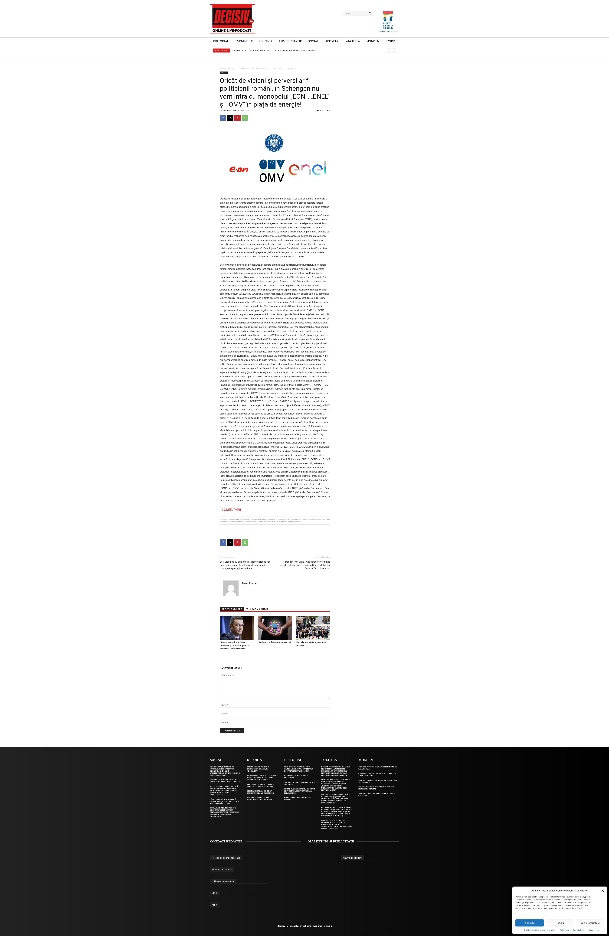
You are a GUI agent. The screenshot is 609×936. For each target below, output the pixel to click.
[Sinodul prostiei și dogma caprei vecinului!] (313, 628)
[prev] (389, 50)
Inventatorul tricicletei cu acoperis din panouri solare (260, 785)
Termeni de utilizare (222, 869)
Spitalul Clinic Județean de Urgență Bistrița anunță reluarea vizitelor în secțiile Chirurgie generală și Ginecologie (224, 812)
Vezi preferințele (590, 922)
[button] (602, 890)
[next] (394, 50)
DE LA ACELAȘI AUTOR (257, 609)
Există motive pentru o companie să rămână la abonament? (258, 769)
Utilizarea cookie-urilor (223, 881)
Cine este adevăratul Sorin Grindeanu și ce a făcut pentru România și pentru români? (234, 645)
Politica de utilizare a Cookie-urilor (539, 930)
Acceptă (530, 922)
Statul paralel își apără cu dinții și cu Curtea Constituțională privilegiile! (299, 791)
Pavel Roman (233, 110)
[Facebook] (223, 118)
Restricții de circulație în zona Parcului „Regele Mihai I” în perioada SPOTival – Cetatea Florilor (279, 50)
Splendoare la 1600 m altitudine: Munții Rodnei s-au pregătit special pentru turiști (262, 778)
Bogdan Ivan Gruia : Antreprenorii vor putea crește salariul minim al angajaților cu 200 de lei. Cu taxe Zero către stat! (305, 565)
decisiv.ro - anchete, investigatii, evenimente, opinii (304, 926)
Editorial (232, 68)
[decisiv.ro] (232, 19)
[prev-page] (222, 655)
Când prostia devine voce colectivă (274, 642)
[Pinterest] (237, 118)
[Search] (370, 13)
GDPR (215, 893)
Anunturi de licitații (352, 858)
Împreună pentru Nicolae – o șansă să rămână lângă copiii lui (225, 781)
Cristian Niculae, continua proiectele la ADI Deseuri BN (260, 792)
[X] (230, 118)
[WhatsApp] (245, 118)
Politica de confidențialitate (572, 930)
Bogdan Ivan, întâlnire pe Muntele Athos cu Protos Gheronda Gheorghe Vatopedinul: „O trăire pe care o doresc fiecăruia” (225, 771)
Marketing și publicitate (331, 841)
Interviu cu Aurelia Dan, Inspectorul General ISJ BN (259, 799)
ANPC (215, 904)
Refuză (560, 922)
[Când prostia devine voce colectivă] (275, 628)
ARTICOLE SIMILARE (232, 609)
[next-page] (227, 655)
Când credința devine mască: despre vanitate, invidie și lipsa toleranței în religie (224, 801)
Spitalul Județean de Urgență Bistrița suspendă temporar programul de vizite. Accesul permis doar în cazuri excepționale (224, 791)
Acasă (222, 68)
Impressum (594, 930)
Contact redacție (226, 841)
